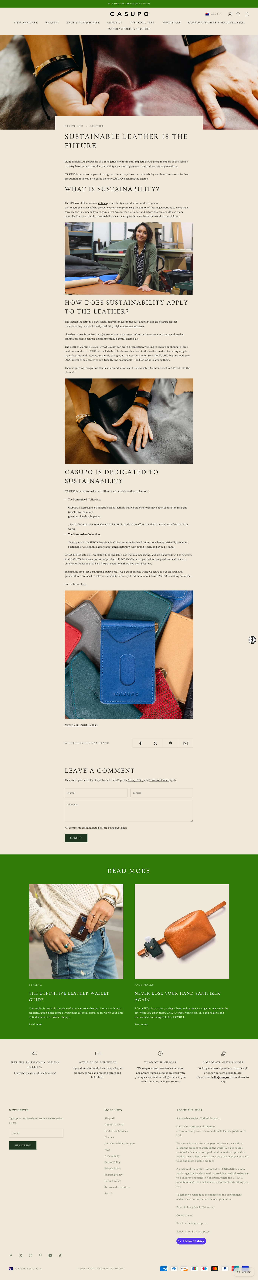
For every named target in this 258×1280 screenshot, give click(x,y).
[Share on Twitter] (155, 743)
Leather (97, 126)
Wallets (52, 22)
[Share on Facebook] (140, 743)
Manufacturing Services (129, 29)
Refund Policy (113, 1180)
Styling (35, 984)
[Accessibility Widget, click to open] (252, 640)
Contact (109, 1137)
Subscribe (23, 1145)
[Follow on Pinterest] (40, 1255)
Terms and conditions (117, 1187)
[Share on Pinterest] (170, 743)
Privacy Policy (135, 780)
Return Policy (112, 1162)
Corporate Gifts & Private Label (216, 22)
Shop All (110, 1118)
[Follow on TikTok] (60, 1255)
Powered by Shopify (112, 1268)
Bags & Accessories (83, 22)
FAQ (107, 1149)
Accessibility (112, 1156)
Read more (35, 1024)
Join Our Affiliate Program (120, 1143)
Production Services (116, 1131)
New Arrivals (26, 22)
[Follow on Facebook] (11, 1255)
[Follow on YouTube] (50, 1255)
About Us (114, 22)
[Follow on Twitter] (21, 1255)
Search (108, 1193)
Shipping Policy (114, 1174)
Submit (76, 838)
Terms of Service (159, 780)
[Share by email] (185, 743)
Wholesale (171, 22)
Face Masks (144, 984)
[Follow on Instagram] (30, 1255)
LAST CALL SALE (142, 22)
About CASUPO (114, 1124)
